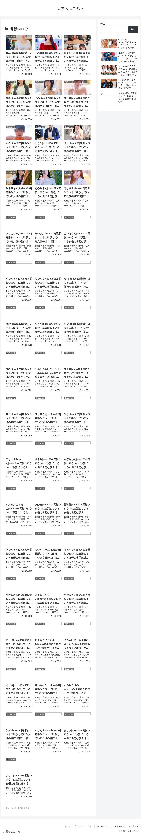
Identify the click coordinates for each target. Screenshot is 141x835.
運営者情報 (133, 826)
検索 (102, 24)
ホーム (68, 826)
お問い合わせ (102, 826)
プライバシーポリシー (83, 826)
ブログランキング (118, 826)
